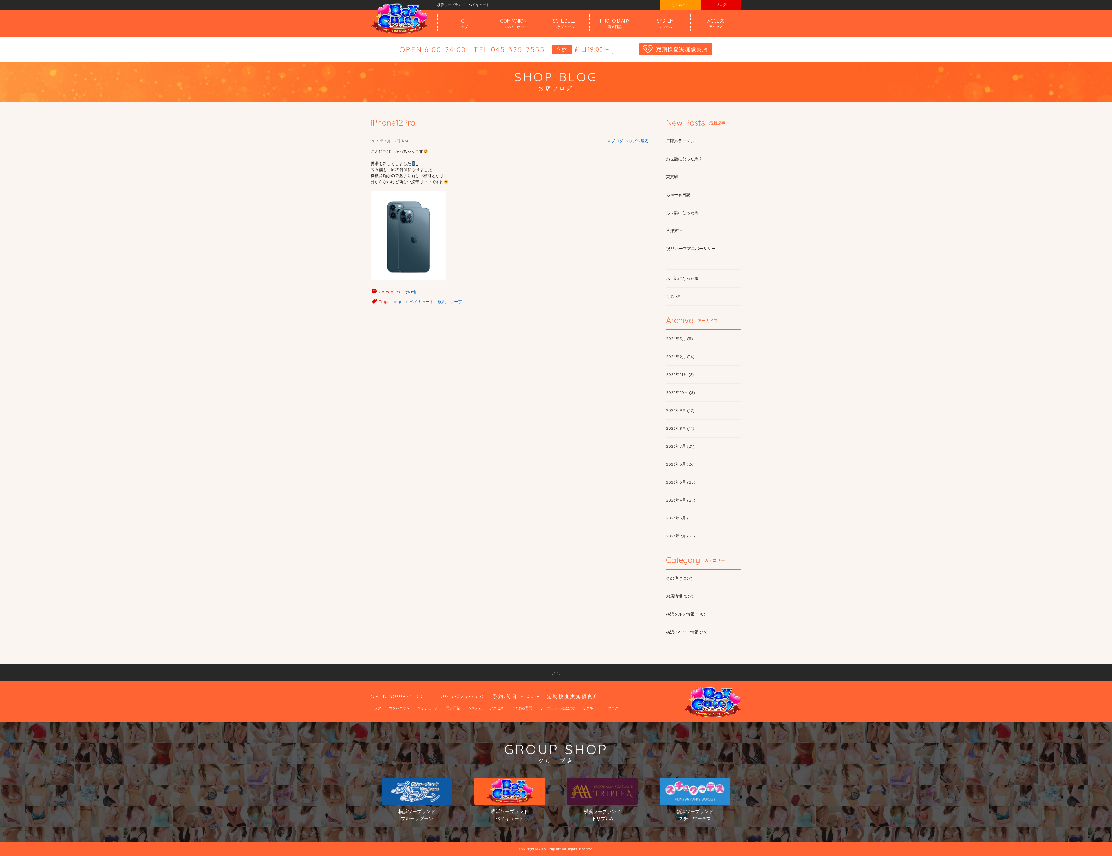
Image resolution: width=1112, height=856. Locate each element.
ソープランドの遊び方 (557, 708)
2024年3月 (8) (679, 338)
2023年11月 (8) (680, 374)
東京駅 (672, 176)
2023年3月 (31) (680, 518)
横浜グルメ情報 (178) (685, 614)
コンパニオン (399, 708)
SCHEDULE (564, 23)
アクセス (497, 708)
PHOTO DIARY (615, 23)
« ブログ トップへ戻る (628, 141)
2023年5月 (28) (680, 482)
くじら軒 (674, 296)
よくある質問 (521, 708)
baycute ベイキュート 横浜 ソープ (427, 301)
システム (475, 708)
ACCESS (716, 23)
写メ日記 (453, 708)
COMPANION (513, 23)
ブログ (721, 5)
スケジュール (428, 708)
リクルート (680, 5)
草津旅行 (674, 230)
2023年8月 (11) (680, 428)
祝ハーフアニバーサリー (690, 248)
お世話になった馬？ (684, 158)
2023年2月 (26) (680, 536)
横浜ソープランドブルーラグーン (417, 815)
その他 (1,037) (679, 578)
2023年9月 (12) (680, 410)
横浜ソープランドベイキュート (509, 815)
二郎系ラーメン (680, 141)
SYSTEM (665, 23)
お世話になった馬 (682, 212)
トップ (376, 708)
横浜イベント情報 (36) (686, 632)
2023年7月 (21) (680, 446)
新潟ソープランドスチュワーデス (695, 815)
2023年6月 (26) (680, 464)
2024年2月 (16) (680, 356)
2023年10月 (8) (680, 392)
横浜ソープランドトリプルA (602, 815)
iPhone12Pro (393, 122)
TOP (463, 23)
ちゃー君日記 (678, 194)
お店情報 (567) (679, 596)
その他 (410, 291)
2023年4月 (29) (680, 500)
